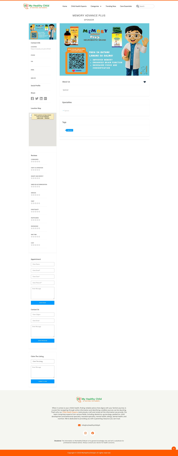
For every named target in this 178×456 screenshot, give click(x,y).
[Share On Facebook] (32, 98)
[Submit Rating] (32, 161)
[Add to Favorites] (145, 82)
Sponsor (70, 130)
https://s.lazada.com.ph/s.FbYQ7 (41, 49)
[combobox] (145, 6)
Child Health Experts (79, 6)
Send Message (42, 341)
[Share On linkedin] (41, 98)
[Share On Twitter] (36, 98)
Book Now (42, 303)
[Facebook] (92, 433)
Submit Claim (43, 381)
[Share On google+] (45, 98)
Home (65, 6)
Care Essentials (126, 6)
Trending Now (111, 6)
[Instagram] (85, 433)
